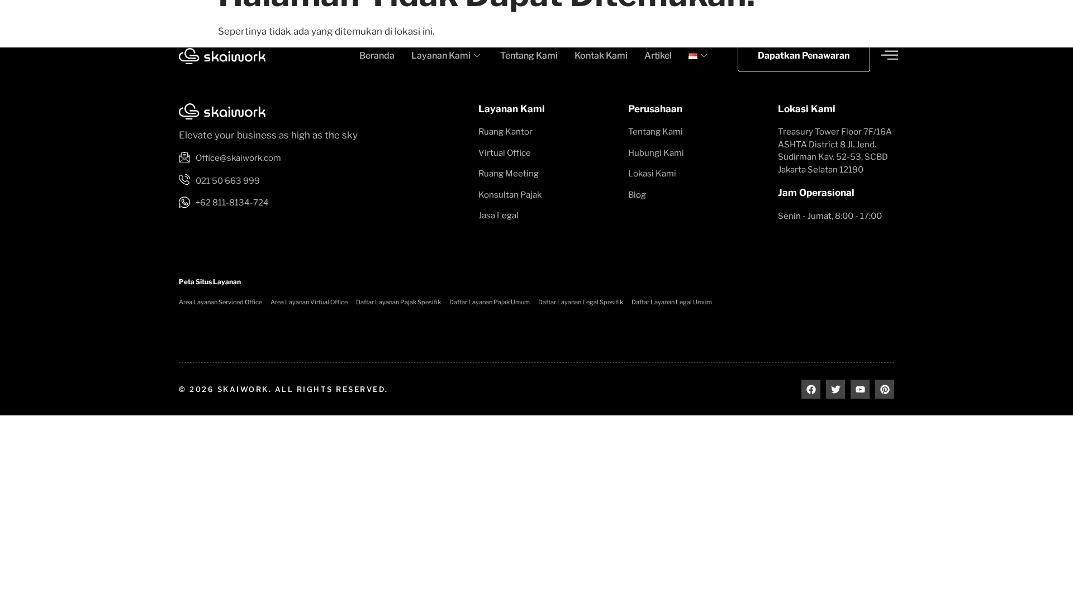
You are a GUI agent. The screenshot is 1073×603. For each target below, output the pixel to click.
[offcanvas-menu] (889, 55)
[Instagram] (878, 15)
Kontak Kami (601, 55)
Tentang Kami (529, 55)
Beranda (377, 55)
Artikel (658, 55)
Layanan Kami (441, 55)
